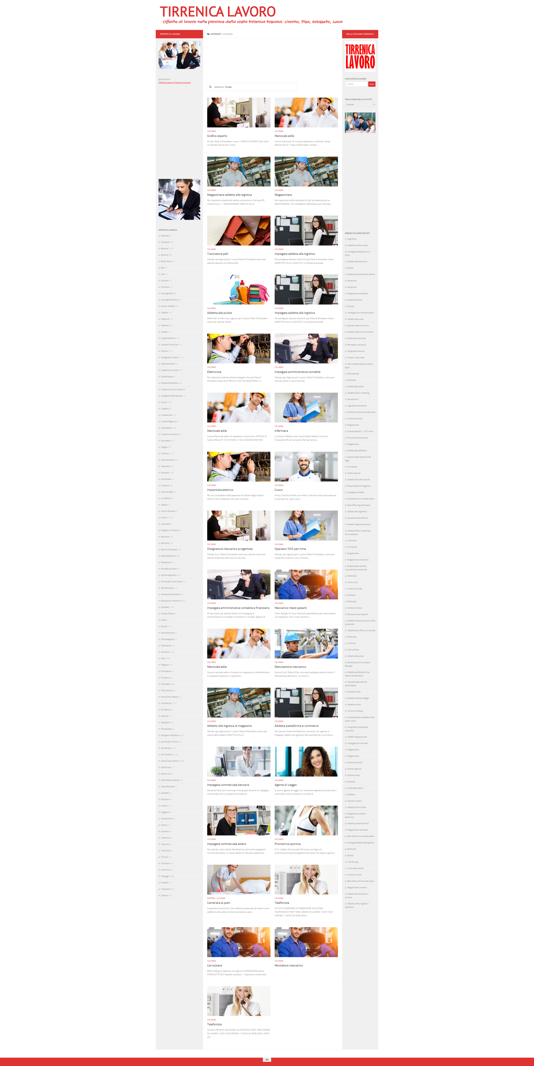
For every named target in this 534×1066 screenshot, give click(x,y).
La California (166, 498)
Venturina (165, 870)
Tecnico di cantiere (355, 711)
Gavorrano (165, 466)
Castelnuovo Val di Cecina (172, 389)
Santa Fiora (166, 767)
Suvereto (165, 831)
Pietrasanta (166, 645)
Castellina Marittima (169, 383)
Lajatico (164, 504)
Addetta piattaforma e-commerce (296, 726)
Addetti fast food (354, 300)
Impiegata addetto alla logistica (360, 842)
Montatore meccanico (289, 965)
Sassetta (165, 793)
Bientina (211, 898)
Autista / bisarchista (355, 357)
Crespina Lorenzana (169, 434)
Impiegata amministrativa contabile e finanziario (238, 608)
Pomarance (166, 671)
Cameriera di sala (354, 588)
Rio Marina (165, 709)
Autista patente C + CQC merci (360, 431)
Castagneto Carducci (169, 357)
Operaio (350, 306)
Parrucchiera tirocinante (357, 438)
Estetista (351, 781)
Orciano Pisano (167, 613)
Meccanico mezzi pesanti (291, 608)
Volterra (164, 895)
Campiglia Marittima (169, 300)
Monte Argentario (168, 575)
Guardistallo (166, 479)
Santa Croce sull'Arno (170, 761)
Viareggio (165, 876)
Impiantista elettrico (220, 490)
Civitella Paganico (168, 421)
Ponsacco (165, 677)
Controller (351, 643)
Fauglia (164, 447)
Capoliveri (165, 325)
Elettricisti (351, 849)
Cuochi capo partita (355, 868)
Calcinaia (211, 131)
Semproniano (167, 818)
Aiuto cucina (352, 582)
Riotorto (164, 716)
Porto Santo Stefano (170, 697)
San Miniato (166, 748)
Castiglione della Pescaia (171, 396)
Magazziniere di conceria (358, 559)
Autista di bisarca (354, 608)
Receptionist (352, 399)
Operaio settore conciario (358, 325)
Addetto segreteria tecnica (358, 524)
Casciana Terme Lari (169, 344)
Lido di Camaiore (168, 511)
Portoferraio (166, 703)
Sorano (164, 825)
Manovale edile (284, 136)
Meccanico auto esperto (357, 614)
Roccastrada (166, 729)
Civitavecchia (166, 415)
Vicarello (164, 882)
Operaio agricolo (354, 769)
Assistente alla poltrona (357, 518)
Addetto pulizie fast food (358, 823)
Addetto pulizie (353, 691)
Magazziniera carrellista (357, 293)
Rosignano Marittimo (170, 735)
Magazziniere (283, 195)
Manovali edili (353, 373)
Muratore (351, 595)
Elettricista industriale (356, 338)
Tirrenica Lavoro (218, 11)
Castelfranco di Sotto (170, 370)
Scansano (165, 799)
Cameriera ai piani (218, 903)
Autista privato (353, 775)
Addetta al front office (356, 807)
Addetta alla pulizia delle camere (361, 274)
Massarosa (165, 562)
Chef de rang (352, 862)
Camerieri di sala (354, 874)
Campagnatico (167, 293)
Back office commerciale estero (360, 836)
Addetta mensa (354, 704)
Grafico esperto (217, 136)
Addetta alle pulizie (219, 313)
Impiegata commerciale (357, 743)
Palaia (163, 620)
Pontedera (165, 684)
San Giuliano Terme (169, 741)
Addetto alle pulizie (355, 319)
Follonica (165, 453)
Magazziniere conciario (357, 887)
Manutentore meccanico (290, 667)
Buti (163, 267)
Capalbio (164, 312)
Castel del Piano (168, 364)
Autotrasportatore (355, 788)
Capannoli (165, 319)
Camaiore (165, 287)
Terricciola (165, 850)
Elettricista (214, 372)
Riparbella (165, 722)
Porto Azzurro (167, 690)
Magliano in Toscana (169, 530)
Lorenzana (165, 524)
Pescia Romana (167, 633)
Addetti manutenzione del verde (361, 412)
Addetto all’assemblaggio (358, 698)
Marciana (165, 543)
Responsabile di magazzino (359, 486)
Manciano (165, 537)
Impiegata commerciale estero (226, 844)
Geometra (351, 380)
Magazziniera (353, 444)
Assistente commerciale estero (360, 498)
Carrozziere (214, 965)
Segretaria (351, 239)
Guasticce (165, 485)
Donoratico (165, 440)
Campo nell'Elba (168, 306)
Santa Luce (165, 773)
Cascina (164, 351)
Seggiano (165, 812)
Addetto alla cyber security (358, 479)
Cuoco (279, 490)
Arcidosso (165, 242)
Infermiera (281, 431)
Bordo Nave (166, 261)
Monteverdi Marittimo (170, 594)
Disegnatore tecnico (356, 351)
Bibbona (164, 248)
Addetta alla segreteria (357, 511)
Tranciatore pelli (217, 254)
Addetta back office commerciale (361, 630)
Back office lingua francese (358, 505)
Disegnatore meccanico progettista (230, 549)
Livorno (164, 517)
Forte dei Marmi (168, 460)
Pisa (163, 658)
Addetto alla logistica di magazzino (229, 726)
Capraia (164, 332)
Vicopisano (165, 889)
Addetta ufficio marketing (358, 393)
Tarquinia (165, 844)
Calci (163, 274)
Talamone (165, 838)
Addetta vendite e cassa (357, 245)
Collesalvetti (166, 428)
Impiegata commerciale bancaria (228, 785)
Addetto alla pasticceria (357, 261)
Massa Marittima (168, 556)
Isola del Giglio (167, 492)
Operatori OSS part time (290, 549)
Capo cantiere (353, 649)
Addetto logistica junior (357, 737)
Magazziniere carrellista (357, 830)
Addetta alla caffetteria (357, 450)
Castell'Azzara (167, 376)
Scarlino (164, 806)
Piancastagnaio (167, 639)
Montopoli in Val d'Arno (171, 601)
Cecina (164, 402)
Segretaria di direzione (357, 405)
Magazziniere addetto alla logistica (229, 195)
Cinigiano (165, 408)
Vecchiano (165, 863)
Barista (350, 268)
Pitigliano (165, 665)
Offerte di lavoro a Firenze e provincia (175, 82)
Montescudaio (167, 588)
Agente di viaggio (286, 785)
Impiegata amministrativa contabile (297, 372)
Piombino (165, 652)
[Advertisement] (272, 57)
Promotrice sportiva (288, 844)
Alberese (165, 235)
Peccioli (164, 626)
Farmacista (352, 466)
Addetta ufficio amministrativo (360, 332)
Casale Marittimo (168, 338)
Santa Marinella (167, 786)
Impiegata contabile (355, 492)
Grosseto (165, 472)
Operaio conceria (354, 801)
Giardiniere (352, 287)
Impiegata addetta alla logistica (295, 254)
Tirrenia (164, 857)
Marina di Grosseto (169, 549)
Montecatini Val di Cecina (171, 581)
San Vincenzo (167, 754)
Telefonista (282, 903)
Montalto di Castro (169, 569)
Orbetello (165, 607)
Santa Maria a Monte (170, 780)
